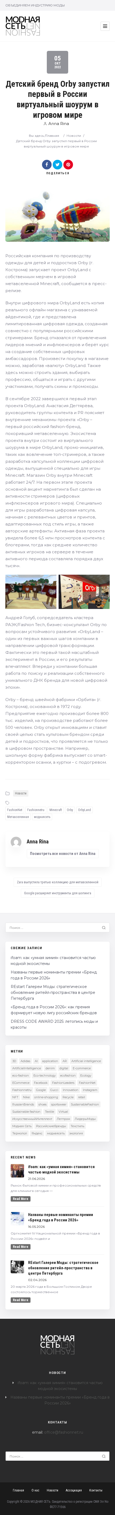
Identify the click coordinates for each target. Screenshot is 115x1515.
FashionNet (14, 810)
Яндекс (37, 1133)
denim (50, 1068)
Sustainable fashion (26, 1111)
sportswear (58, 1104)
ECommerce (20, 1083)
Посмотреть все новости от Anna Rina (62, 853)
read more (20, 1199)
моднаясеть (42, 817)
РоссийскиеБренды (51, 1126)
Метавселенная (18, 817)
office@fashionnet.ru (63, 1432)
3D (14, 1061)
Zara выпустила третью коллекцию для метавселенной (57, 882)
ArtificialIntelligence (26, 1068)
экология (76, 1133)
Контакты (95, 1490)
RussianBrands (23, 1104)
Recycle (68, 1097)
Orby (70, 810)
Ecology (85, 1075)
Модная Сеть (22, 1126)
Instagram (90, 1090)
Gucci (54, 1090)
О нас (35, 1490)
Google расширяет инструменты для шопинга (57, 893)
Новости (74, 136)
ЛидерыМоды (85, 1119)
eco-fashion (20, 1075)
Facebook (41, 1083)
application (50, 1061)
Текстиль (77, 1126)
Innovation (70, 1090)
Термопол (19, 1133)
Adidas (25, 1061)
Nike (26, 1097)
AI (36, 1061)
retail (81, 1097)
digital (63, 1068)
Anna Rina (58, 123)
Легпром (63, 1119)
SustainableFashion (85, 1104)
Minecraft (55, 810)
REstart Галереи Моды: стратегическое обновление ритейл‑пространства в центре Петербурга (53, 992)
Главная (52, 136)
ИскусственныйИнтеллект (32, 1119)
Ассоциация (74, 1490)
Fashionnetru (35, 810)
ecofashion (68, 1075)
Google (41, 1090)
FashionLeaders (63, 1083)
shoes (43, 1104)
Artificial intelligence (86, 1061)
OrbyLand (84, 810)
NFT (15, 1097)
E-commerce (82, 1068)
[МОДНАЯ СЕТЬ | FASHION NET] (22, 26)
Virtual (63, 1111)
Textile (49, 1111)
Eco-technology (44, 1075)
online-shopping (46, 1097)
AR (65, 1061)
